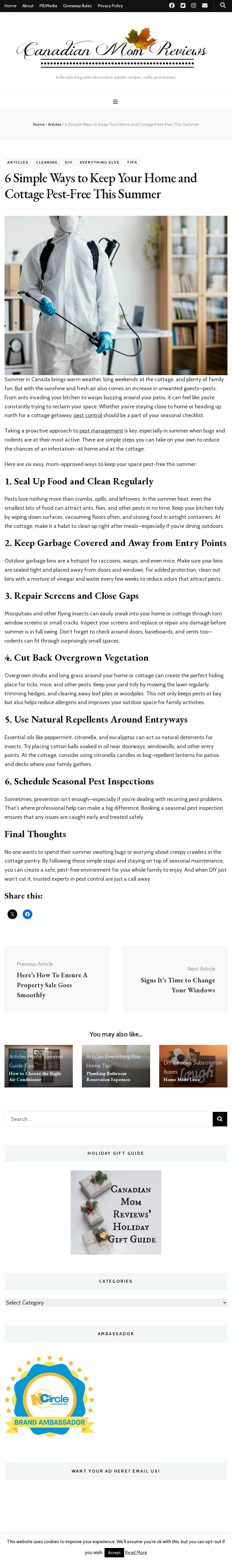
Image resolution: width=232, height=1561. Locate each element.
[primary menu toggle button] (116, 102)
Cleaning (46, 162)
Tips (132, 162)
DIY (68, 162)
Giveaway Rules (77, 5)
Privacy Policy (110, 5)
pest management (101, 430)
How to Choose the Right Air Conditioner (35, 1076)
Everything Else (100, 162)
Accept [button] (114, 1552)
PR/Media (48, 5)
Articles (17, 162)
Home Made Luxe (182, 1079)
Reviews (182, 1062)
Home (10, 5)
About (28, 5)
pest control (88, 415)
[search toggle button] (223, 5)
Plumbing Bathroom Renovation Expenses (108, 1076)
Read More (136, 1552)
